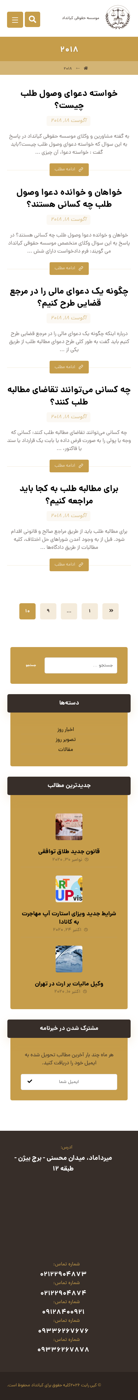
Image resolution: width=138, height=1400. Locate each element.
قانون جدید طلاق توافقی (69, 852)
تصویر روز (66, 740)
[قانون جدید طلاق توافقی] (69, 826)
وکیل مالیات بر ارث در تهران (69, 984)
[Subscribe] (30, 1082)
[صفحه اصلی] (86, 68)
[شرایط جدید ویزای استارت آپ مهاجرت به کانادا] (69, 889)
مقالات (65, 750)
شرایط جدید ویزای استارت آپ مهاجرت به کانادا (69, 918)
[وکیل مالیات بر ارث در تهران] (69, 959)
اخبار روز (65, 730)
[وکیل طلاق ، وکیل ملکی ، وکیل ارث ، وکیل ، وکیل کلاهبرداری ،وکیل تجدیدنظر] (117, 16)
